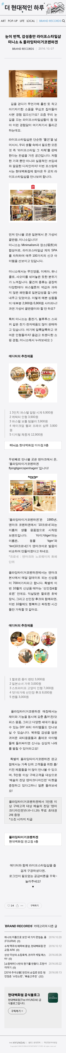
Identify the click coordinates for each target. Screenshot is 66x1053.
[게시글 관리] (22, 905)
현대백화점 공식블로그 (24, 995)
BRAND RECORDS (23, 48)
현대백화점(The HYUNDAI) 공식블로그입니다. (24, 1001)
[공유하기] (17, 905)
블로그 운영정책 (34, 1042)
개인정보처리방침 (50, 1042)
